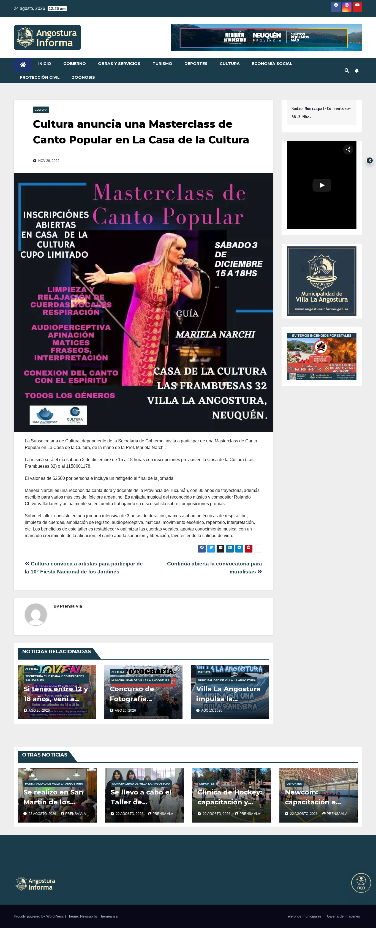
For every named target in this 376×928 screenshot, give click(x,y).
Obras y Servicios (119, 63)
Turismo (162, 63)
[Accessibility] (361, 883)
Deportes (196, 63)
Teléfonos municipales (303, 916)
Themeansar (108, 916)
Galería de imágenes (343, 916)
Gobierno (74, 63)
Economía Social (272, 63)
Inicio (44, 63)
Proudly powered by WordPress (39, 916)
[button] (347, 70)
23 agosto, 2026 (43, 814)
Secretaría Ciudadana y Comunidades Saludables (54, 678)
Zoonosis (83, 77)
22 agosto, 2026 (130, 814)
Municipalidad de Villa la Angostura (140, 680)
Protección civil (40, 77)
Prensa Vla (71, 606)
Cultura (230, 63)
